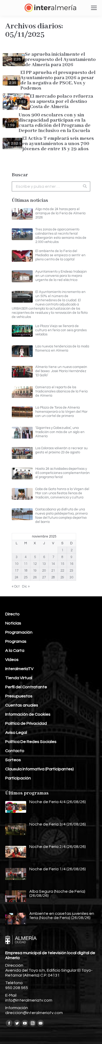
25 (25, 577)
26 (35, 577)
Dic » (26, 586)
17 (16, 570)
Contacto (14, 751)
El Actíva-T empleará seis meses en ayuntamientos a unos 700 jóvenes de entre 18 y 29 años (58, 144)
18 (25, 570)
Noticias (13, 623)
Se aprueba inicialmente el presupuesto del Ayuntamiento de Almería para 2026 (60, 59)
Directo (12, 614)
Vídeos (12, 660)
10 (16, 564)
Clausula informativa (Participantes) (39, 769)
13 (44, 564)
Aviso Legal (16, 732)
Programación (18, 632)
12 (35, 564)
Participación (18, 778)
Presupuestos (18, 696)
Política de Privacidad (26, 723)
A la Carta (14, 650)
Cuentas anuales (21, 705)
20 (44, 570)
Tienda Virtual (18, 678)
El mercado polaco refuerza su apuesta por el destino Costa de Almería (61, 101)
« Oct (16, 586)
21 (53, 570)
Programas (15, 641)
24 (16, 577)
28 (53, 577)
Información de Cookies (27, 714)
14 (53, 564)
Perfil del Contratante (26, 687)
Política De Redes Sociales (30, 742)
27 (44, 577)
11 (25, 564)
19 (35, 570)
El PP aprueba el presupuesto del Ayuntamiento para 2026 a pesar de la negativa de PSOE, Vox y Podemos (57, 80)
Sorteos (13, 760)
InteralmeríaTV (19, 669)
